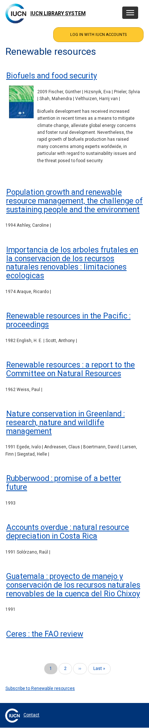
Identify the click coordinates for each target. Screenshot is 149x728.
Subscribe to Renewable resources (40, 688)
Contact (31, 714)
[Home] (15, 13)
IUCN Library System (58, 13)
